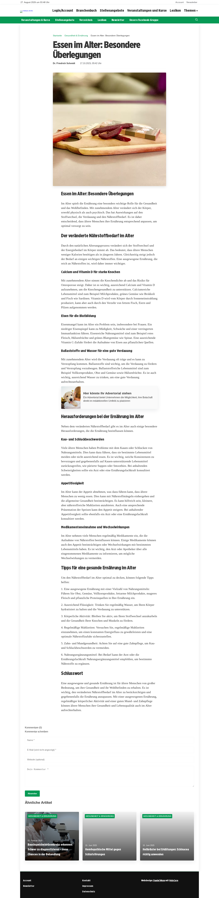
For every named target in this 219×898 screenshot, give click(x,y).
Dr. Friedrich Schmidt (64, 63)
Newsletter (192, 2)
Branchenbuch (86, 10)
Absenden (32, 793)
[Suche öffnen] (196, 20)
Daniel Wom (159, 880)
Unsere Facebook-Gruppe (144, 20)
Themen (190, 10)
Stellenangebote (112, 10)
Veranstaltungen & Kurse (35, 20)
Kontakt (86, 880)
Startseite (57, 35)
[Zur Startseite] (26, 10)
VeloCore (173, 880)
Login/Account (62, 10)
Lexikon (175, 10)
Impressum (87, 886)
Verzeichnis (86, 20)
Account (179, 2)
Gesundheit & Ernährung (76, 35)
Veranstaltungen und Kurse (147, 10)
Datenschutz (88, 891)
